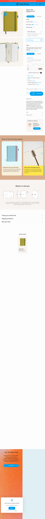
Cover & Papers (30, 16)
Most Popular (30, 53)
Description (28, 98)
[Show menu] (2, 4)
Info (27, 112)
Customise (39, 53)
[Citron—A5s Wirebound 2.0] (22, 242)
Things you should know (9, 215)
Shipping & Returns (7, 218)
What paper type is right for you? (32, 50)
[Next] (42, 153)
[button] (5, 4)
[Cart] (42, 4)
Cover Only (39, 16)
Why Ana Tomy (6, 222)
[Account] (37, 4)
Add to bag (37, 128)
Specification (29, 115)
